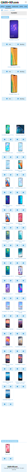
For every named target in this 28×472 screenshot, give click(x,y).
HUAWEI (8, 6)
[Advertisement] (14, 111)
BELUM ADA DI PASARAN (9, 441)
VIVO (25, 6)
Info (10, 44)
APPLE (3, 6)
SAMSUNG (15, 6)
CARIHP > (6, 9)
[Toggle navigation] (26, 2)
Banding (22, 44)
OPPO (21, 6)
